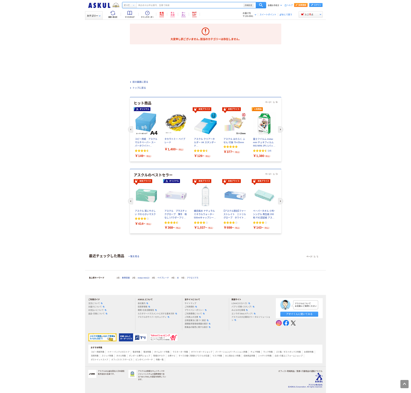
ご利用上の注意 (191, 317)
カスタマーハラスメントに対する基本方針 (156, 314)
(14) (269, 150)
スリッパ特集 (107, 356)
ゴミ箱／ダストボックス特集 (288, 352)
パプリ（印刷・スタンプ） (242, 307)
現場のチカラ (159, 356)
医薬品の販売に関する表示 (196, 327)
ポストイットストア (99, 360)
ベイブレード (163, 278)
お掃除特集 (309, 352)
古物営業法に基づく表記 (195, 320)
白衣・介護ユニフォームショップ (289, 356)
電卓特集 (136, 352)
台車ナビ (171, 356)
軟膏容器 (126, 278)
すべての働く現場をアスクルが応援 (194, 356)
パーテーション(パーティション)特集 (231, 352)
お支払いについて (96, 310)
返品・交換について (96, 314)
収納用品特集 (249, 356)
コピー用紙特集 (97, 352)
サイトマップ (190, 303)
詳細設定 (248, 5)
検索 (261, 5)
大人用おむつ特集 (232, 356)
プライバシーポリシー (194, 310)
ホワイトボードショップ (201, 352)
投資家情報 (142, 307)
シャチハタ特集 (265, 356)
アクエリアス (192, 278)
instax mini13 (143, 278)
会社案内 (141, 303)
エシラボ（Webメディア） (242, 314)
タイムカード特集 (162, 352)
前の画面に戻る (140, 82)
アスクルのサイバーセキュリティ (152, 317)
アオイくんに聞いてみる (299, 314)
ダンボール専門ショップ (139, 356)
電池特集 (147, 352)
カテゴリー (92, 15)
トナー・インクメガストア (118, 352)
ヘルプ (290, 5)
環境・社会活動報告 (146, 310)
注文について (94, 303)
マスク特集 (217, 356)
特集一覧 (160, 360)
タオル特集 (121, 356)
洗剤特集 (95, 356)
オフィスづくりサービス (121, 360)
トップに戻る (139, 88)
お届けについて (95, 307)
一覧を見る (133, 256)
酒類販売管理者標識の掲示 (196, 324)
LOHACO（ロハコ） (239, 303)
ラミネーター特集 (180, 352)
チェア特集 (255, 352)
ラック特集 (268, 352)
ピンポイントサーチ (144, 360)
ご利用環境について (193, 314)
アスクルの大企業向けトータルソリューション (251, 318)
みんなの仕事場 (238, 310)
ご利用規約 (189, 307)
